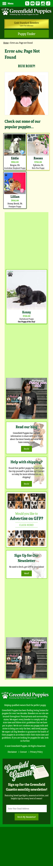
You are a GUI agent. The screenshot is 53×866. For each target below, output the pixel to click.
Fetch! (26, 448)
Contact (23, 751)
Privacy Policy (36, 751)
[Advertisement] (26, 240)
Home (6, 42)
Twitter (27, 3)
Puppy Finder (26, 33)
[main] (26, 128)
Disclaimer (12, 751)
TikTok (48, 3)
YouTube (32, 3)
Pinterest (38, 3)
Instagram (43, 3)
